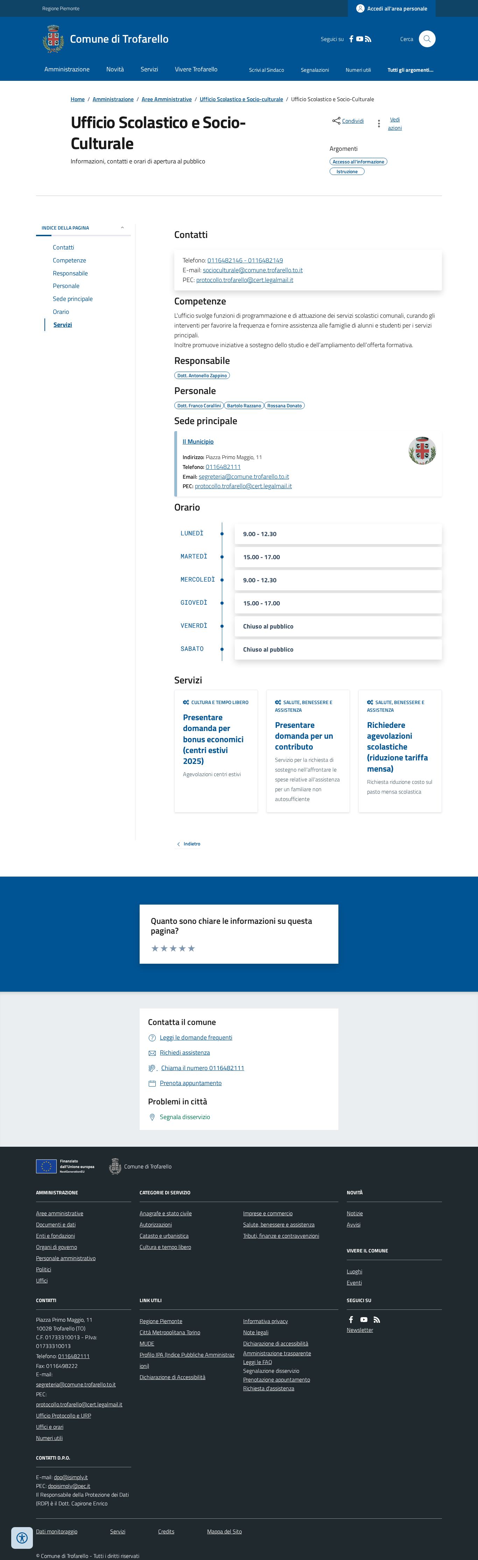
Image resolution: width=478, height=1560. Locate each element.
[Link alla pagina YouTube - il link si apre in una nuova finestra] (360, 39)
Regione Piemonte (60, 8)
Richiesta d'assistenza (268, 1388)
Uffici (42, 1280)
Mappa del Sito (224, 1531)
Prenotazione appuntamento (276, 1379)
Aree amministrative (59, 1213)
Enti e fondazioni (55, 1235)
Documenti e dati (56, 1224)
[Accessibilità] (22, 1538)
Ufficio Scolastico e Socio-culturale (241, 99)
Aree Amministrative (167, 99)
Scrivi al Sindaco (266, 70)
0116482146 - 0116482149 (245, 260)
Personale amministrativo (66, 1258)
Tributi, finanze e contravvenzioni (281, 1235)
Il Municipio (198, 441)
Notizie (355, 1213)
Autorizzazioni (156, 1224)
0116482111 (223, 466)
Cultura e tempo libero (165, 1247)
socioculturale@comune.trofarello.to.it (253, 270)
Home (78, 99)
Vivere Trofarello (196, 69)
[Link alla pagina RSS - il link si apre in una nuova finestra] (368, 39)
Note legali (255, 1332)
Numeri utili (358, 70)
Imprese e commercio (268, 1213)
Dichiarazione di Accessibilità (172, 1377)
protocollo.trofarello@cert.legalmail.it (244, 279)
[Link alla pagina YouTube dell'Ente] (364, 1319)
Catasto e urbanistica (164, 1235)
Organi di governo (56, 1247)
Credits (166, 1531)
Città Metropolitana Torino (170, 1332)
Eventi (354, 1282)
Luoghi (354, 1271)
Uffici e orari (49, 1426)
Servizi (149, 69)
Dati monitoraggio (56, 1531)
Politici (43, 1269)
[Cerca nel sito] (424, 38)
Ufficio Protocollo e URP (63, 1415)
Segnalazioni (315, 70)
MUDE (147, 1343)
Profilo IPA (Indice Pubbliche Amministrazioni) (187, 1360)
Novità (115, 69)
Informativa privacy (265, 1321)
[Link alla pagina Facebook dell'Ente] (351, 1319)
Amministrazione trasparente (277, 1353)
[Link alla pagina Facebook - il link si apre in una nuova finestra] (351, 39)
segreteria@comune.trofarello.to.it (244, 476)
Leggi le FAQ (257, 1362)
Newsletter (360, 1330)
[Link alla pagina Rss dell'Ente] (377, 1319)
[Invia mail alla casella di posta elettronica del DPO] (71, 1477)
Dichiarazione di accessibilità (275, 1343)
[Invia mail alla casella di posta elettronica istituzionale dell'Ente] (76, 1384)
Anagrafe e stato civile (166, 1213)
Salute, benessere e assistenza (279, 1224)
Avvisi (353, 1224)
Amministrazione (67, 69)
